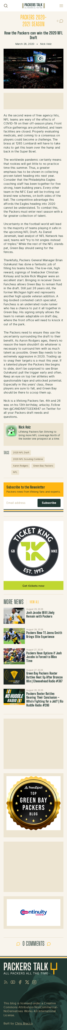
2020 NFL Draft (21, 453)
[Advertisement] (33, 101)
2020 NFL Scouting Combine (28, 459)
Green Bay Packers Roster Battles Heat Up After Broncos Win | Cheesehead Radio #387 (44, 677)
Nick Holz (46, 44)
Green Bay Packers (43, 466)
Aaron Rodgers (20, 466)
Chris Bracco (24, 1023)
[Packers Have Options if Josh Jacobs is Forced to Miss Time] (14, 656)
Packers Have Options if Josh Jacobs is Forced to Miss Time (44, 657)
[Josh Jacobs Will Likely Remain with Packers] (14, 616)
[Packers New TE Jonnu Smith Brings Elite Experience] (14, 636)
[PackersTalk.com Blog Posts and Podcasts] (33, 5)
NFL (15, 472)
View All (34, 602)
